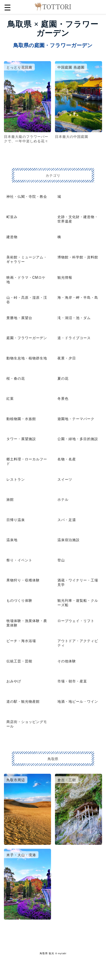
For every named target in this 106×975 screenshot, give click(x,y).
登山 (61, 559)
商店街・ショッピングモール (26, 723)
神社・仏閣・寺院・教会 (26, 196)
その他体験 (66, 660)
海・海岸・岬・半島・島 (77, 297)
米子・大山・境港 (21, 854)
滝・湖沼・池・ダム (74, 317)
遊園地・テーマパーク (75, 418)
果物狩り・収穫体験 (23, 579)
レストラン (15, 479)
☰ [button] (7, 7)
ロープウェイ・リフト (75, 620)
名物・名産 (66, 458)
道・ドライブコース (74, 337)
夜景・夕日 (66, 357)
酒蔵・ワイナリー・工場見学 (77, 582)
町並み (12, 216)
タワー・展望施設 (21, 438)
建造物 (12, 236)
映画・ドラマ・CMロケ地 (26, 279)
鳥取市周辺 (15, 779)
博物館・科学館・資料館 (77, 256)
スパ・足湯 (66, 519)
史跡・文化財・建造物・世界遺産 (77, 219)
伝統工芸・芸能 (19, 660)
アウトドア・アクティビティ (77, 643)
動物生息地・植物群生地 (26, 357)
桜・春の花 (15, 378)
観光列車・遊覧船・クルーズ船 (77, 602)
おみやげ (13, 680)
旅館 (10, 499)
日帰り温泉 (15, 519)
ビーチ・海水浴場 (21, 640)
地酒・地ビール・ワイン (77, 701)
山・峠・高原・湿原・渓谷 (26, 299)
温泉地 (12, 539)
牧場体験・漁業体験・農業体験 (26, 622)
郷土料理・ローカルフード (26, 461)
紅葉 (10, 398)
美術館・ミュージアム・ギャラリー (26, 259)
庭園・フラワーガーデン (26, 337)
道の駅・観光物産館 (23, 701)
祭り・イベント (19, 559)
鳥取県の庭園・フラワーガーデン (53, 45)
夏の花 (63, 378)
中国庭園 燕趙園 (71, 67)
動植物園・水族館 (21, 418)
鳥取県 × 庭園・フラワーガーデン (52, 28)
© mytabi (61, 953)
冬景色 (63, 398)
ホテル (63, 499)
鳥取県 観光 (47, 953)
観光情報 (64, 277)
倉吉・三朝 (66, 779)
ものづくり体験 (19, 600)
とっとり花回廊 (19, 67)
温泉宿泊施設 (68, 539)
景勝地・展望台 (19, 317)
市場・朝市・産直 (72, 680)
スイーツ (64, 479)
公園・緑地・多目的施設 (77, 438)
